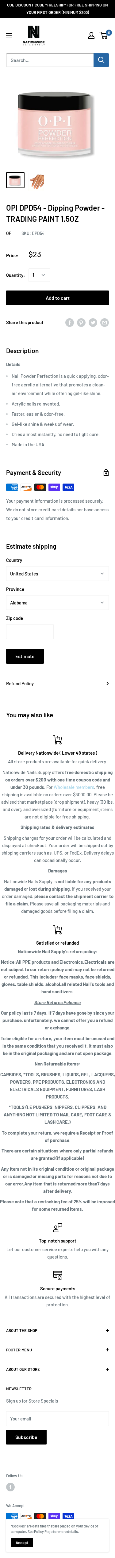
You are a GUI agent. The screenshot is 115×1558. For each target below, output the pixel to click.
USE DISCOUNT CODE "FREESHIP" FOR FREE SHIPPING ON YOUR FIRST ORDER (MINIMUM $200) (57, 8)
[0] (104, 35)
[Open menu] (9, 35)
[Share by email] (104, 322)
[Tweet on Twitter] (93, 322)
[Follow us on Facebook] (10, 1487)
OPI (9, 233)
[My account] (91, 35)
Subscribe (26, 1437)
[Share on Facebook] (69, 322)
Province (15, 589)
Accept (22, 1542)
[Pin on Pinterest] (81, 322)
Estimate (25, 656)
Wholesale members (74, 787)
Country (14, 560)
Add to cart (58, 298)
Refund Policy (20, 683)
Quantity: (15, 275)
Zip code (14, 618)
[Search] (101, 60)
